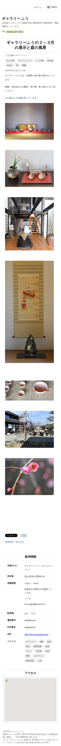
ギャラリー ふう (15, 18)
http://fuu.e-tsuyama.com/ (37, 634)
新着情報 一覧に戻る (15, 541)
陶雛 (24, 65)
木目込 (9, 65)
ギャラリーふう (25, 60)
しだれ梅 (39, 60)
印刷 (23, 535)
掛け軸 (50, 60)
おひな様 (10, 60)
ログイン (38, 7)
